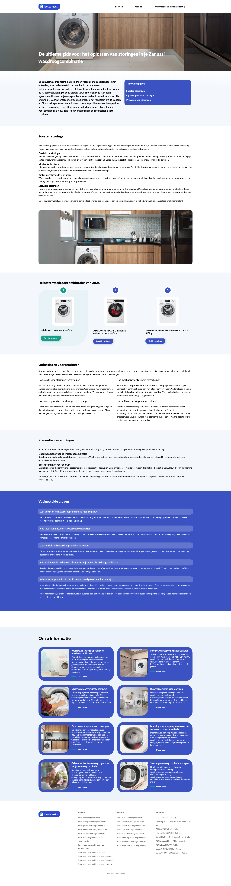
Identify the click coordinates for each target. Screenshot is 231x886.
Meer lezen (82, 676)
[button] (115, 512)
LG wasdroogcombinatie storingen (166, 688)
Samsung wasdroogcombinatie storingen (169, 763)
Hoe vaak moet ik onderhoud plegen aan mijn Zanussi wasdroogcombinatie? (79, 562)
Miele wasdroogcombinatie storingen (89, 688)
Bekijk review (50, 338)
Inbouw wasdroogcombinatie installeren (169, 650)
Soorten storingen (135, 91)
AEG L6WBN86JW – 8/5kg (167, 845)
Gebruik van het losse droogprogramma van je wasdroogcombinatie (90, 765)
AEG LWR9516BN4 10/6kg (167, 829)
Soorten (119, 6)
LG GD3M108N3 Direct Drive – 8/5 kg (171, 853)
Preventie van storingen (138, 100)
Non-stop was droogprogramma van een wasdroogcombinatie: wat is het (169, 727)
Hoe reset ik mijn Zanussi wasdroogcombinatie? (65, 528)
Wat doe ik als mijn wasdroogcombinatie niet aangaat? (68, 511)
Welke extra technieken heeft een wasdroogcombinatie (87, 652)
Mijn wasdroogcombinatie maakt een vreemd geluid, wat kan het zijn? (76, 579)
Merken (138, 6)
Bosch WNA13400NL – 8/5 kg (168, 849)
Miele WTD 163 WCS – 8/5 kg (168, 833)
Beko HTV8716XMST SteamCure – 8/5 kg (173, 837)
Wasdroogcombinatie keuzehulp (169, 6)
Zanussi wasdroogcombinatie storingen (90, 726)
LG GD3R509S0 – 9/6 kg (166, 817)
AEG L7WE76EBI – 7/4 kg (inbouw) (170, 841)
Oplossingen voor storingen (140, 95)
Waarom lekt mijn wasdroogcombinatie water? (64, 545)
